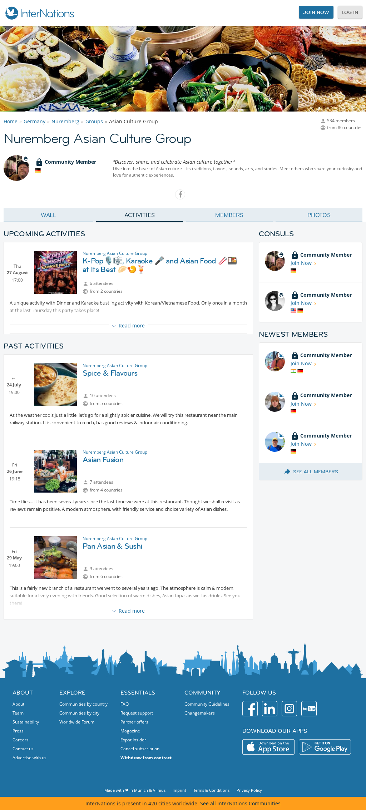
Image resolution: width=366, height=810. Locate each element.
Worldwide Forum (76, 722)
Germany (34, 121)
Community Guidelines (206, 704)
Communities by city (79, 713)
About (18, 704)
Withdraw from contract (146, 758)
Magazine (130, 731)
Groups (94, 121)
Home (11, 121)
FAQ (124, 704)
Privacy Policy (249, 790)
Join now (316, 12)
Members (229, 214)
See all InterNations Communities (240, 803)
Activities (139, 214)
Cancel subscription (139, 749)
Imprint (179, 790)
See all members (315, 471)
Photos (319, 214)
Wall (48, 214)
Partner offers (134, 722)
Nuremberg (65, 121)
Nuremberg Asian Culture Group (115, 253)
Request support (136, 713)
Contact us (23, 749)
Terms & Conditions (211, 790)
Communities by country (83, 704)
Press (18, 731)
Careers (21, 740)
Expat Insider (133, 740)
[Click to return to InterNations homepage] (39, 13)
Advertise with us (29, 758)
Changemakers (199, 713)
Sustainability (26, 722)
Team (18, 713)
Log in (350, 12)
